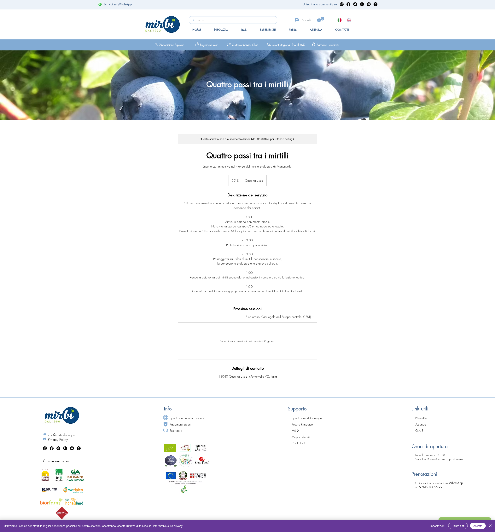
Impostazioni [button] (437, 526)
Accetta (477, 526)
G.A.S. (419, 430)
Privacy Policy (58, 439)
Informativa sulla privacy (168, 526)
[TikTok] (355, 4)
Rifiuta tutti (457, 526)
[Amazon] (375, 4)
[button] (320, 19)
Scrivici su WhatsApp (117, 4)
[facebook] (348, 4)
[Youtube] (369, 4)
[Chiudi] (490, 526)
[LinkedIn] (362, 4)
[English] (348, 20)
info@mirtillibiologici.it (63, 434)
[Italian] (339, 20)
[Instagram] (342, 4)
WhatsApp (456, 483)
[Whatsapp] (100, 4)
